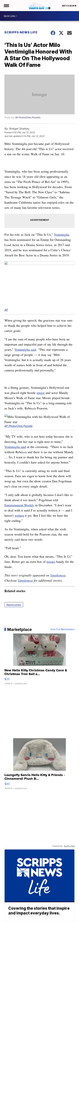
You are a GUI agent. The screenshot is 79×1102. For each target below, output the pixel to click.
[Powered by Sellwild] (69, 846)
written (19, 515)
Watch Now (68, 6)
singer (41, 392)
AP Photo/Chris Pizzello (28, 117)
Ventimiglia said (25, 349)
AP (6, 309)
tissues (50, 561)
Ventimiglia (61, 234)
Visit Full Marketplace (63, 629)
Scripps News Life (20, 32)
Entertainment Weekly (19, 505)
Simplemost (57, 575)
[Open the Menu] (6, 5)
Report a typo (13, 604)
